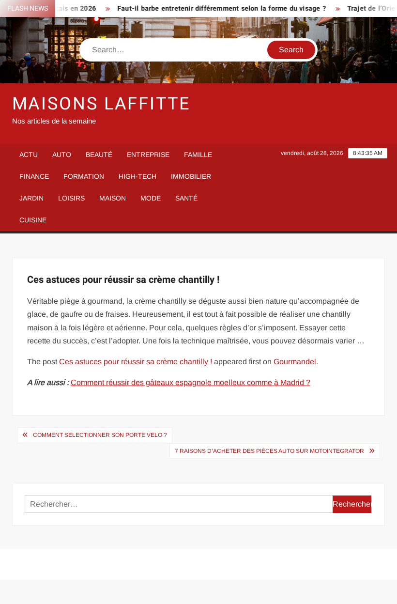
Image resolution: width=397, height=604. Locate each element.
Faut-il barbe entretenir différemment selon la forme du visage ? (215, 8)
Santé (186, 198)
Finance (34, 176)
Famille (198, 154)
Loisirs (71, 198)
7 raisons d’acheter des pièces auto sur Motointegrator (269, 451)
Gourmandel (295, 361)
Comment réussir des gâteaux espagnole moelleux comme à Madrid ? (190, 382)
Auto (61, 154)
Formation (83, 176)
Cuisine (32, 220)
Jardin (31, 198)
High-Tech (137, 176)
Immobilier (191, 176)
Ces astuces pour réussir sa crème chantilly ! (135, 361)
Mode (150, 198)
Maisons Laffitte (101, 104)
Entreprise (148, 154)
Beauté (99, 154)
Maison (112, 198)
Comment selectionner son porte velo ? (100, 435)
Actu (28, 154)
